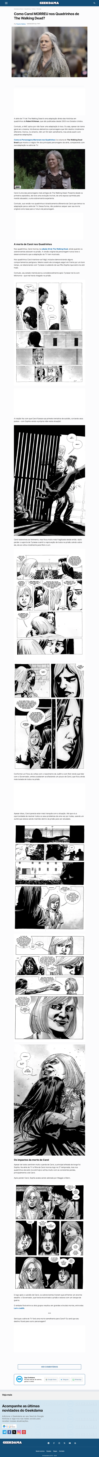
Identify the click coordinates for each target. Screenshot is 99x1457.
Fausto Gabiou (21, 24)
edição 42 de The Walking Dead (55, 249)
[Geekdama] (49, 3)
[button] (94, 3)
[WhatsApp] (53, 82)
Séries (33, 9)
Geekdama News (18, 9)
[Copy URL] (62, 82)
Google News (52, 1379)
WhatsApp (78, 1379)
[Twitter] (64, 1443)
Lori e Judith (19, 1308)
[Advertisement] (49, 101)
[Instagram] (59, 1443)
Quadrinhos (28, 9)
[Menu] (6, 3)
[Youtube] (70, 1443)
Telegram (66, 1379)
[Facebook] (54, 1443)
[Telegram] (57, 82)
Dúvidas (39, 9)
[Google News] (75, 1443)
